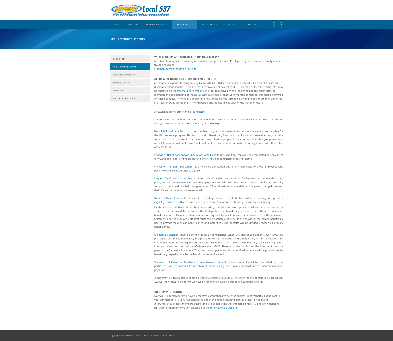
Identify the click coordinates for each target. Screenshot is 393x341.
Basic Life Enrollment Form (170, 131)
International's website (190, 90)
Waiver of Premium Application (173, 166)
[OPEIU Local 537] (140, 9)
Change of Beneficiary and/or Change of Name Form (185, 155)
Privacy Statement (152, 335)
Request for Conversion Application (175, 178)
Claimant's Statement (166, 234)
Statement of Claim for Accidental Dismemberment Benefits (190, 262)
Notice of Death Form (167, 198)
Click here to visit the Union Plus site (175, 69)
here (202, 111)
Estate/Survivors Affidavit (169, 207)
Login (273, 32)
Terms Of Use (168, 335)
